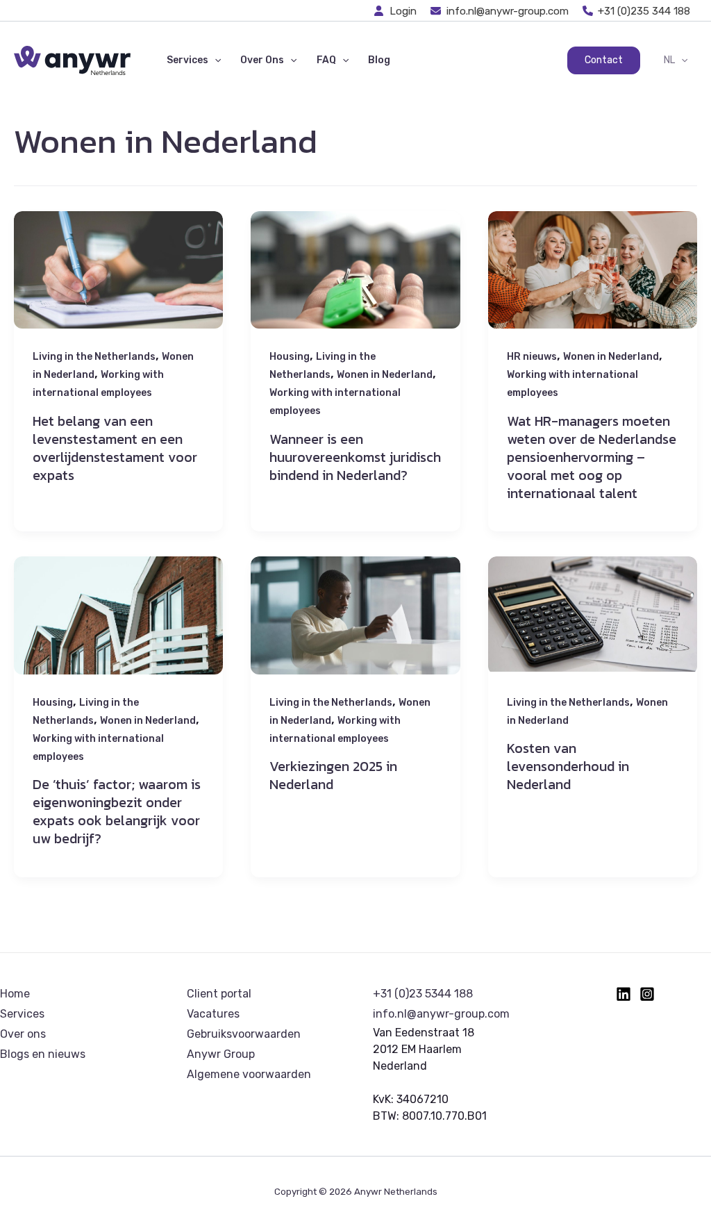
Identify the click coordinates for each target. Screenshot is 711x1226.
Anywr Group (221, 1054)
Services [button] (187, 60)
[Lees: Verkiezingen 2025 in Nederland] (355, 625)
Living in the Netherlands (94, 357)
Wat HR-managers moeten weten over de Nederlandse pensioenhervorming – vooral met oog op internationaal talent (591, 457)
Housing (289, 357)
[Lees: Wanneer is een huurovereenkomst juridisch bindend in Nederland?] (355, 280)
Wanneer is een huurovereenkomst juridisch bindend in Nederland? (355, 457)
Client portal (219, 993)
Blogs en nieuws (42, 1054)
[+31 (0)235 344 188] (637, 11)
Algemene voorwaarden (249, 1074)
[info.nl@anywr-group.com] (499, 11)
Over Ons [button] (262, 60)
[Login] (395, 11)
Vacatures (213, 1013)
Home (15, 993)
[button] (214, 60)
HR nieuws (532, 357)
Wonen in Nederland (385, 375)
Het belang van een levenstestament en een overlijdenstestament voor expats (115, 448)
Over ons (23, 1034)
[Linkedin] (623, 994)
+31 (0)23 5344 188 (423, 993)
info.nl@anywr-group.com (441, 1013)
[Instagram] (647, 994)
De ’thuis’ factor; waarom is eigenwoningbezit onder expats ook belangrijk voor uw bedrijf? (117, 811)
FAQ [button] (326, 60)
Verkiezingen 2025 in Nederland (333, 775)
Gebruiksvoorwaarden (244, 1034)
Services (22, 1013)
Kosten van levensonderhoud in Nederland (568, 766)
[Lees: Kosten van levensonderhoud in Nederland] (592, 613)
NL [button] (669, 60)
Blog (379, 60)
